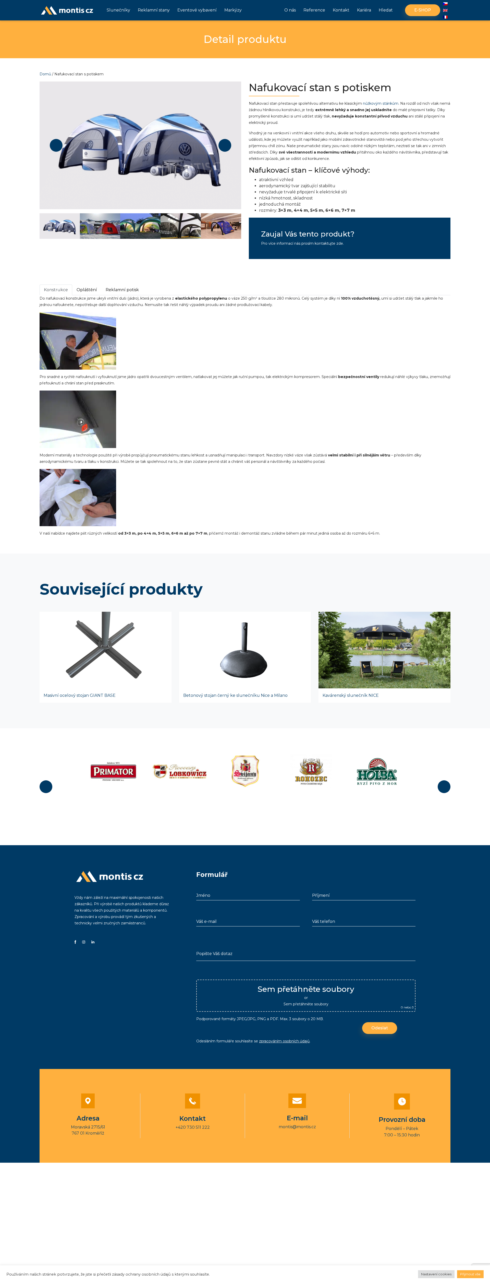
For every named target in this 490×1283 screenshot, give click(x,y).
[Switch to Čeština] (445, 4)
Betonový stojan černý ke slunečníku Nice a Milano (235, 695)
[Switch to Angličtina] (445, 10)
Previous (56, 145)
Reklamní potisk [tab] (122, 289)
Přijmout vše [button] (470, 1274)
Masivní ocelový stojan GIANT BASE (80, 695)
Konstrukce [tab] (56, 289)
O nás (290, 10)
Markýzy (233, 10)
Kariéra (364, 10)
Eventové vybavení (197, 10)
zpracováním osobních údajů (284, 1041)
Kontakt (341, 10)
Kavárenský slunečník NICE (351, 695)
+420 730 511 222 (193, 1127)
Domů (45, 74)
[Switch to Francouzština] (445, 17)
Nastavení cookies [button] (436, 1274)
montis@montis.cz (297, 1126)
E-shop (422, 10)
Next (224, 145)
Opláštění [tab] (87, 289)
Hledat (386, 10)
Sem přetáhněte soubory (306, 1004)
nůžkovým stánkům (380, 103)
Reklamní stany (154, 10)
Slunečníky (118, 10)
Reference (314, 10)
